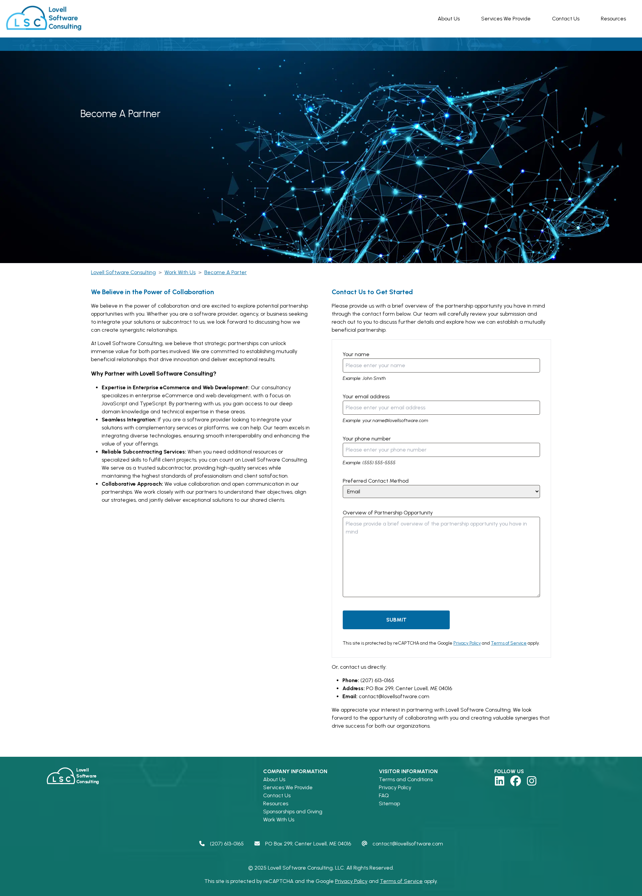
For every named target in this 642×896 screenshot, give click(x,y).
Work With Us (278, 819)
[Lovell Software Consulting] (45, 18)
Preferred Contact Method (376, 481)
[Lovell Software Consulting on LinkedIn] (499, 781)
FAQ (384, 795)
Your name (356, 354)
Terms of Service (509, 643)
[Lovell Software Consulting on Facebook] (515, 781)
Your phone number (367, 438)
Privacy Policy (467, 643)
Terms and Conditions (406, 779)
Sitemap (389, 803)
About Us (449, 18)
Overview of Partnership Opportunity (388, 512)
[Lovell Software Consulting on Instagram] (531, 781)
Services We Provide (506, 18)
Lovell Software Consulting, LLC (306, 868)
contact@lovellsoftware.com (394, 696)
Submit (396, 620)
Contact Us (565, 18)
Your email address (366, 396)
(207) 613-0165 (377, 680)
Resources (613, 18)
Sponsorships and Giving (292, 811)
